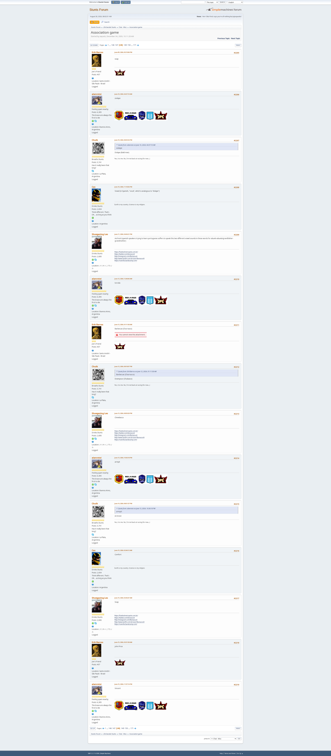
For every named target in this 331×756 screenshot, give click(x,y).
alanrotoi (96, 94)
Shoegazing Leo (100, 234)
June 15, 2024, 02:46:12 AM (123, 550)
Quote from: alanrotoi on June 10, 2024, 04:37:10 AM (136, 145)
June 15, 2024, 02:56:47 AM (123, 598)
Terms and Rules (229, 753)
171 (134, 45)
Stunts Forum (98, 9)
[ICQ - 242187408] (93, 217)
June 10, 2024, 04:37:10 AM (123, 94)
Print (238, 45)
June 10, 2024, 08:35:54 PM (123, 140)
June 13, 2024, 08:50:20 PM (123, 413)
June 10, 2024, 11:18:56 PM (123, 187)
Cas (93, 186)
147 (116, 45)
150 (129, 45)
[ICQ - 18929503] (93, 121)
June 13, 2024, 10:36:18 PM (123, 458)
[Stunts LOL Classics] (93, 262)
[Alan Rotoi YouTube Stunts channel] (93, 124)
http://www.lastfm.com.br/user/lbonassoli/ (129, 258)
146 (112, 45)
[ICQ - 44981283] (93, 259)
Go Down (94, 45)
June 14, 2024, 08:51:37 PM (123, 503)
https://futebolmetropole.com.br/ (126, 252)
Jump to (206, 738)
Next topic (235, 38)
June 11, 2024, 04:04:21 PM (123, 234)
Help (221, 753)
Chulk (95, 140)
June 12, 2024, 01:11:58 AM (123, 324)
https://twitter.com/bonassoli (124, 254)
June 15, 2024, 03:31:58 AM (123, 642)
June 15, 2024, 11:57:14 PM (123, 684)
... (110, 45)
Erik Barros (97, 52)
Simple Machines (105, 753)
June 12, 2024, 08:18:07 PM (123, 366)
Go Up (92, 728)
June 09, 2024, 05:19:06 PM (123, 52)
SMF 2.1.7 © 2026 (93, 753)
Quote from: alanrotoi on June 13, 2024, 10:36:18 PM (136, 508)
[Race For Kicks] (93, 220)
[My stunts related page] (93, 78)
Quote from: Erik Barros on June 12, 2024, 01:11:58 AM (137, 371)
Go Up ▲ (240, 753)
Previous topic (223, 38)
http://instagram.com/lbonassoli (125, 256)
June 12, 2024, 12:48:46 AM (123, 279)
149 (125, 45)
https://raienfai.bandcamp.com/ (125, 260)
